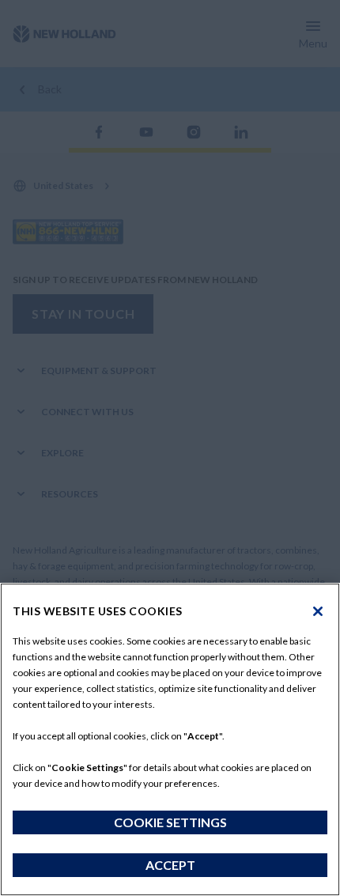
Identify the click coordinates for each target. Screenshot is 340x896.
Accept (170, 864)
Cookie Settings (170, 822)
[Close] (317, 611)
